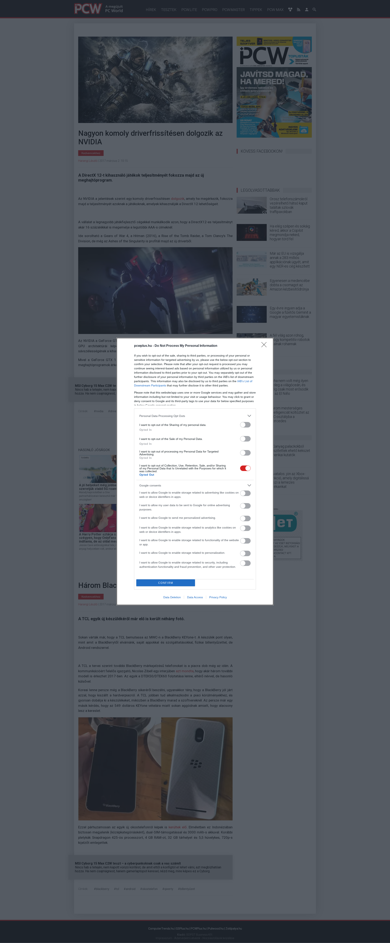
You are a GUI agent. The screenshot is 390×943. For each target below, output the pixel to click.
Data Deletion (172, 597)
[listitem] (195, 416)
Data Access (195, 597)
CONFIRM (165, 582)
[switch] (245, 424)
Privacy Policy (218, 597)
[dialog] (195, 471)
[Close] (265, 346)
